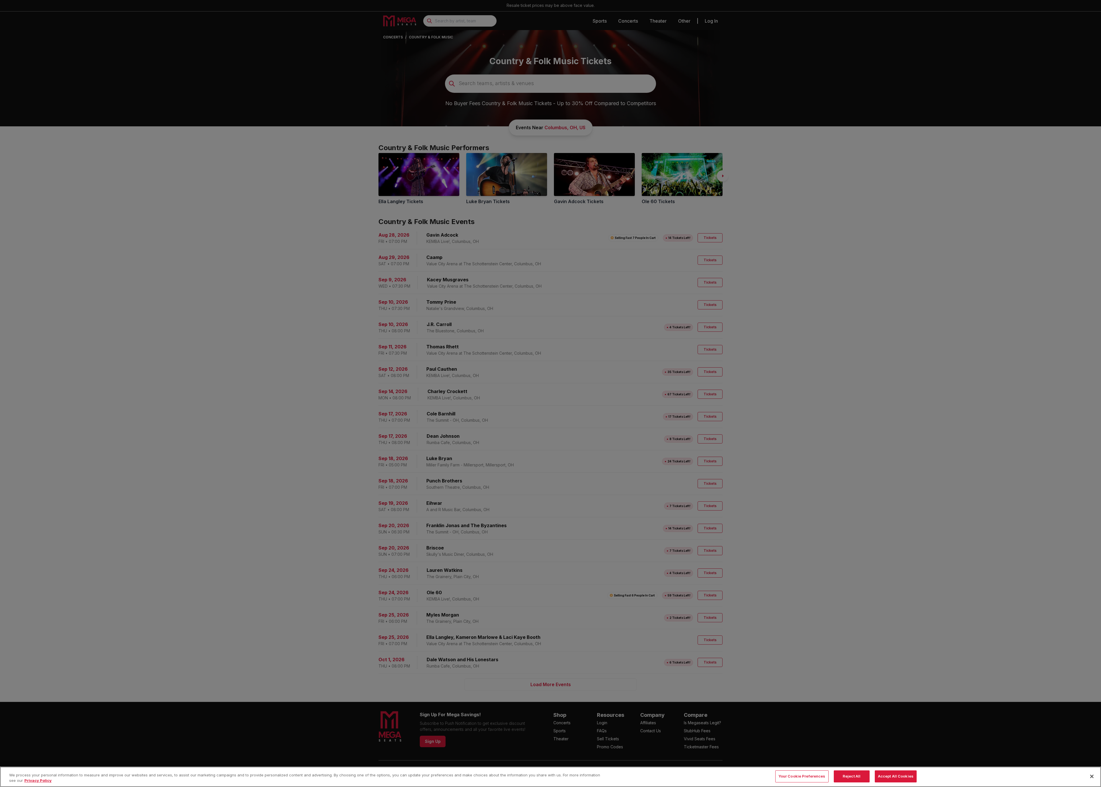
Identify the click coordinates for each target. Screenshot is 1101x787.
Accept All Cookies (895, 776)
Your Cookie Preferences (801, 776)
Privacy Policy (38, 780)
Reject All (851, 776)
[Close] (1092, 776)
